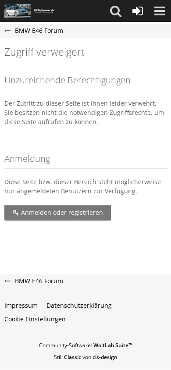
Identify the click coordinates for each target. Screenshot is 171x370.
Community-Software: (85, 345)
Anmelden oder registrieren (61, 212)
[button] (116, 11)
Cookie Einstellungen (35, 319)
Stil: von (86, 357)
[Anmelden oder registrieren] (137, 11)
